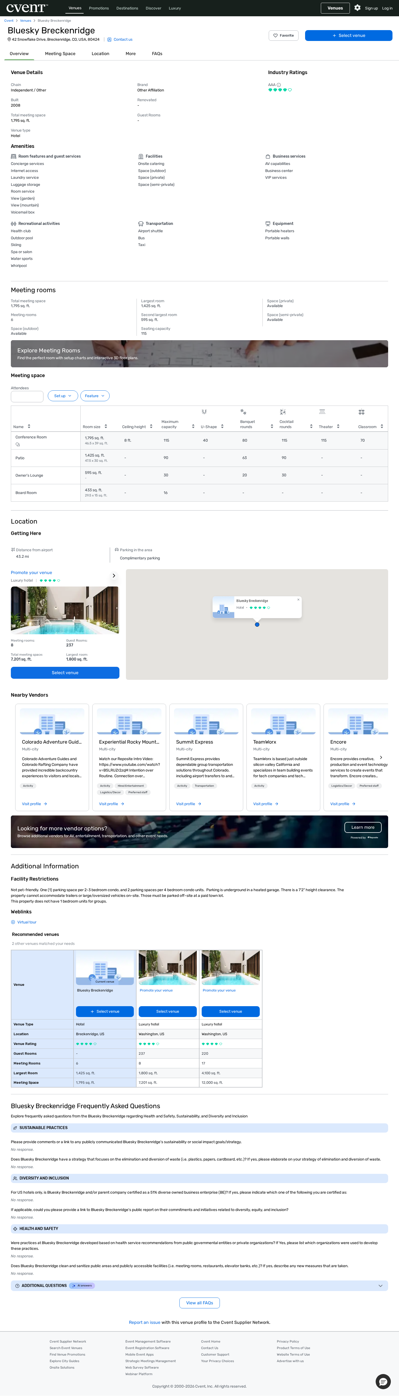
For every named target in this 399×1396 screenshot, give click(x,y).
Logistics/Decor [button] (110, 792)
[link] (52, 721)
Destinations (127, 8)
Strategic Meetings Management (150, 1361)
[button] (37, 395)
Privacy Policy (288, 1341)
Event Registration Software (147, 1348)
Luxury (175, 8)
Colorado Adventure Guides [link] (52, 742)
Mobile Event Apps (139, 1354)
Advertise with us (290, 1361)
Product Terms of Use (293, 1348)
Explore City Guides (64, 1361)
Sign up (371, 8)
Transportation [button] (204, 786)
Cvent (9, 21)
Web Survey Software (142, 1367)
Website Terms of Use (293, 1354)
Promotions (99, 8)
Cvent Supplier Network (68, 1341)
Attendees (20, 388)
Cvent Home (210, 1341)
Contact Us (209, 1348)
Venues (75, 8)
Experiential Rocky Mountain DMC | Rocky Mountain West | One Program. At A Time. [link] (129, 742)
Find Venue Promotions (67, 1354)
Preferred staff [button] (137, 792)
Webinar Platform (139, 1374)
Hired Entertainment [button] (131, 786)
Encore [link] (338, 742)
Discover (153, 8)
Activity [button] (28, 786)
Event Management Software (148, 1341)
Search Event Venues (66, 1348)
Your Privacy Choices (217, 1361)
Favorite (287, 35)
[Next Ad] (114, 575)
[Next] (381, 757)
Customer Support (215, 1354)
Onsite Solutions (62, 1367)
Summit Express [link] (194, 742)
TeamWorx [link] (264, 742)
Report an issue (144, 1322)
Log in (387, 8)
